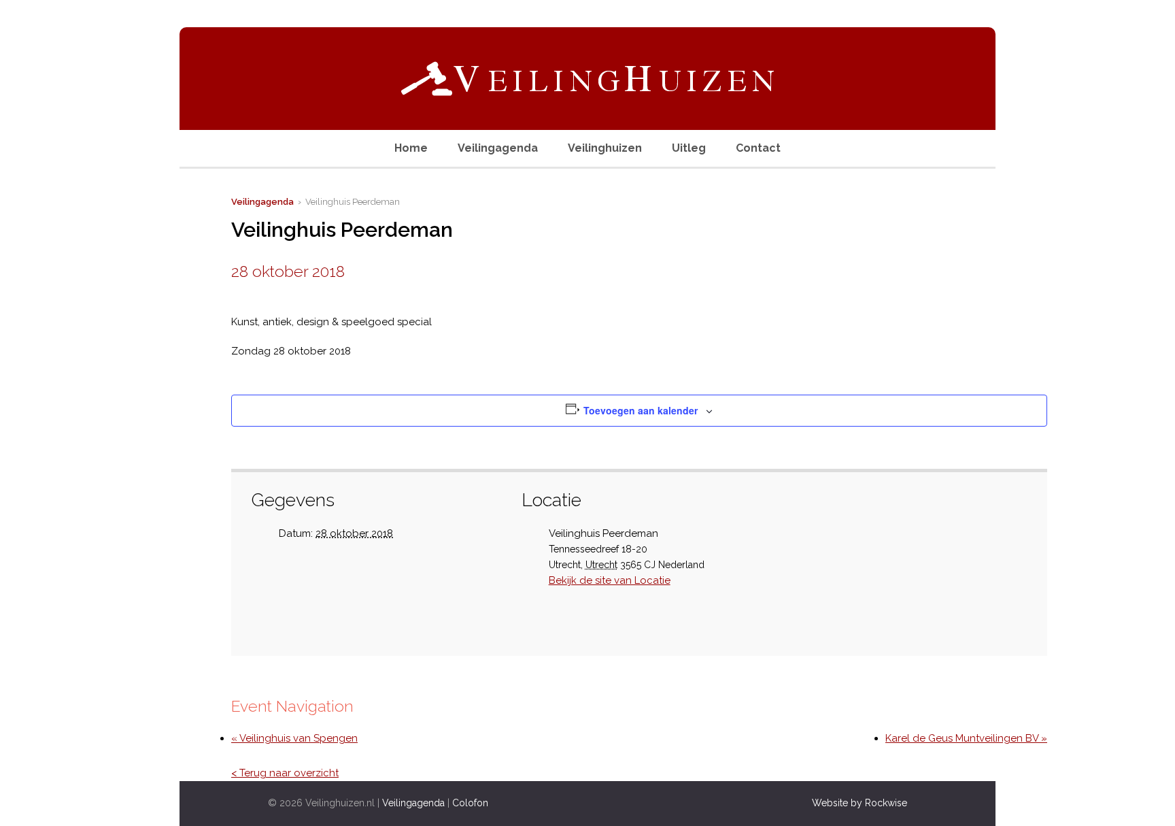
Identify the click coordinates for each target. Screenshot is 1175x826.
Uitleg (689, 148)
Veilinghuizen (605, 148)
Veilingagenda (498, 148)
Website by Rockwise (859, 802)
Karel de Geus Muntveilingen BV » (966, 738)
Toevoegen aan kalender (640, 410)
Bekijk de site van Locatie (609, 580)
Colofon (470, 802)
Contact (758, 148)
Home (411, 148)
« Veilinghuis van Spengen (294, 738)
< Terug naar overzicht (285, 773)
